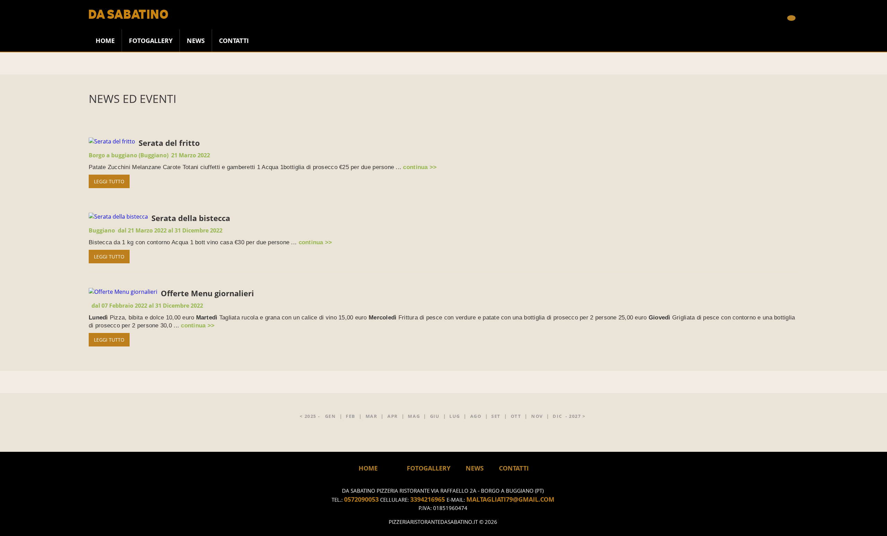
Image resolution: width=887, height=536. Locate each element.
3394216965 (428, 499)
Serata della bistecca (190, 218)
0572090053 (361, 499)
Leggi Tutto (109, 181)
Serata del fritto (169, 143)
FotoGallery (151, 40)
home (105, 40)
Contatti (514, 468)
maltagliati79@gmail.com (510, 499)
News (196, 40)
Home (368, 468)
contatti (234, 40)
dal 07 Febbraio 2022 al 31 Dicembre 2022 (147, 305)
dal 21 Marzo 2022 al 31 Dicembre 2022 (155, 230)
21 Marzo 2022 (149, 155)
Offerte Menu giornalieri (207, 293)
